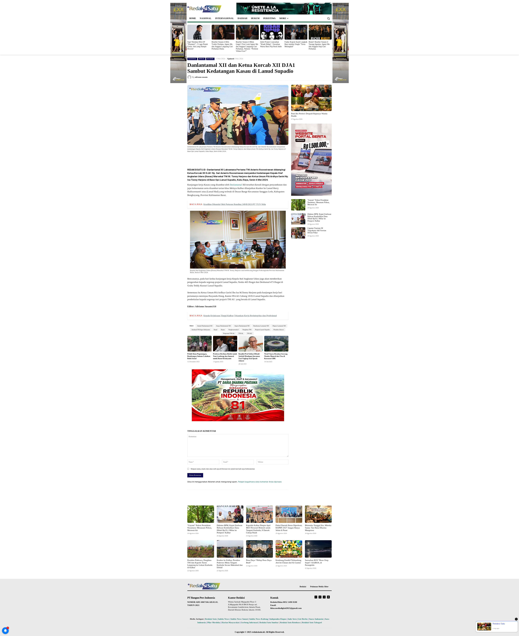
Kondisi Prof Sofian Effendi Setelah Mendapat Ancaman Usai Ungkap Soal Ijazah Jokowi (249, 357)
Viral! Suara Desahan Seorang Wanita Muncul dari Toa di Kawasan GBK (275, 356)
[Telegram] (238, 158)
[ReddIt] (232, 158)
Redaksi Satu (211, 619)
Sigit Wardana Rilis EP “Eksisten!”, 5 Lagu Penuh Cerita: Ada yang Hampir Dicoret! (197, 45)
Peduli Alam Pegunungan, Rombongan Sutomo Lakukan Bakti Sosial (198, 356)
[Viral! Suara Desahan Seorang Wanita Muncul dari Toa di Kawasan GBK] (276, 344)
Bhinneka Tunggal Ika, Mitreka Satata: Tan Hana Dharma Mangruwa (318, 527)
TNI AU (249, 333)
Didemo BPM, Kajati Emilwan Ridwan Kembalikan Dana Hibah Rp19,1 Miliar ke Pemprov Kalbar (319, 217)
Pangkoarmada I (234, 329)
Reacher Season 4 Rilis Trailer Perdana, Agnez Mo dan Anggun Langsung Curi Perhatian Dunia (222, 45)
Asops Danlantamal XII (223, 326)
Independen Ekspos (278, 619)
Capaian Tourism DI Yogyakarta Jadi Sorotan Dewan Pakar (316, 230)
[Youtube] (328, 597)
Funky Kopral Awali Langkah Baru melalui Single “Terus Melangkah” (296, 44)
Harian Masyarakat (230, 622)
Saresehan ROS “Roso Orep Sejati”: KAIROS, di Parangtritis (316, 562)
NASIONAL (192, 58)
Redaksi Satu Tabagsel (312, 622)
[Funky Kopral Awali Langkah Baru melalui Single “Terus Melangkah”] (296, 32)
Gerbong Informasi (249, 622)
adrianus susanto (201, 77)
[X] (213, 158)
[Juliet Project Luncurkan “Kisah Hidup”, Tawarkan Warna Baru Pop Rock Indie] (271, 32)
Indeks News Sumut (239, 619)
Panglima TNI (247, 329)
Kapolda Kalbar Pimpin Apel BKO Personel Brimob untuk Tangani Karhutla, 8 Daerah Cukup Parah (258, 529)
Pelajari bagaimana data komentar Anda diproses (260, 482)
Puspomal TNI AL (229, 333)
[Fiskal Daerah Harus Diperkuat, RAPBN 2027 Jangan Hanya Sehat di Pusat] (289, 514)
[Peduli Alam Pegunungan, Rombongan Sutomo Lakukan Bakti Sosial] (199, 344)
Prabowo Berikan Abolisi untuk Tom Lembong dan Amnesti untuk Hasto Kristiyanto (225, 356)
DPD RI (201, 58)
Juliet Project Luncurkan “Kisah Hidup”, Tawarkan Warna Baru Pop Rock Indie (271, 44)
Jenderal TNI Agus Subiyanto (201, 329)
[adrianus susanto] (189, 77)
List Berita (302, 619)
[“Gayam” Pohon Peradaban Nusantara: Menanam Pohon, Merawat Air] (298, 204)
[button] (328, 18)
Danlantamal (236, 184)
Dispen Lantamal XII (279, 326)
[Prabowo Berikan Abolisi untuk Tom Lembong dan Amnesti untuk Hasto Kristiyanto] (225, 344)
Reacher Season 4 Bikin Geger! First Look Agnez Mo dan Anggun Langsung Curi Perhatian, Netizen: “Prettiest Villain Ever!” (247, 46)
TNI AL (240, 333)
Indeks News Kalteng (258, 619)
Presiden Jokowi (279, 329)
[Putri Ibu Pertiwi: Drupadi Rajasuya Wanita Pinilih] (311, 98)
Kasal (215, 329)
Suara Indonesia (316, 619)
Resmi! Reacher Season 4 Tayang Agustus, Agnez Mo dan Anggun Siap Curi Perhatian (319, 45)
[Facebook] (207, 158)
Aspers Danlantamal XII (241, 326)
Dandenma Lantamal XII (261, 326)
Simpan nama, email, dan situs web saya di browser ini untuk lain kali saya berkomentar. (223, 469)
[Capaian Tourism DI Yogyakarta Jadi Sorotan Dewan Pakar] (298, 233)
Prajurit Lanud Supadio (262, 329)
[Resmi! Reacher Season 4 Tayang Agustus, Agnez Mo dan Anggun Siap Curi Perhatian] (320, 32)
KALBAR (210, 58)
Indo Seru (292, 619)
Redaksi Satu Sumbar (269, 622)
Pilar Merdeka (213, 622)
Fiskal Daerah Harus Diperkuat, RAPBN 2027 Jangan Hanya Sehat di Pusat (289, 527)
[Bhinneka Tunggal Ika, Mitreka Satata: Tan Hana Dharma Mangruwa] (318, 514)
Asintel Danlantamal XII (204, 326)
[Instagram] (320, 597)
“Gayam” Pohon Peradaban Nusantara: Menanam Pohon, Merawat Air (318, 202)
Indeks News (223, 619)
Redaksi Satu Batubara (290, 622)
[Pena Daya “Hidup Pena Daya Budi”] (259, 549)
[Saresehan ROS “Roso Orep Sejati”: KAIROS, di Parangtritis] (318, 549)
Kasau (223, 329)
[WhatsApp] (219, 158)
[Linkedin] (225, 158)
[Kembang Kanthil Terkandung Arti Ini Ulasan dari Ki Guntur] (289, 549)
